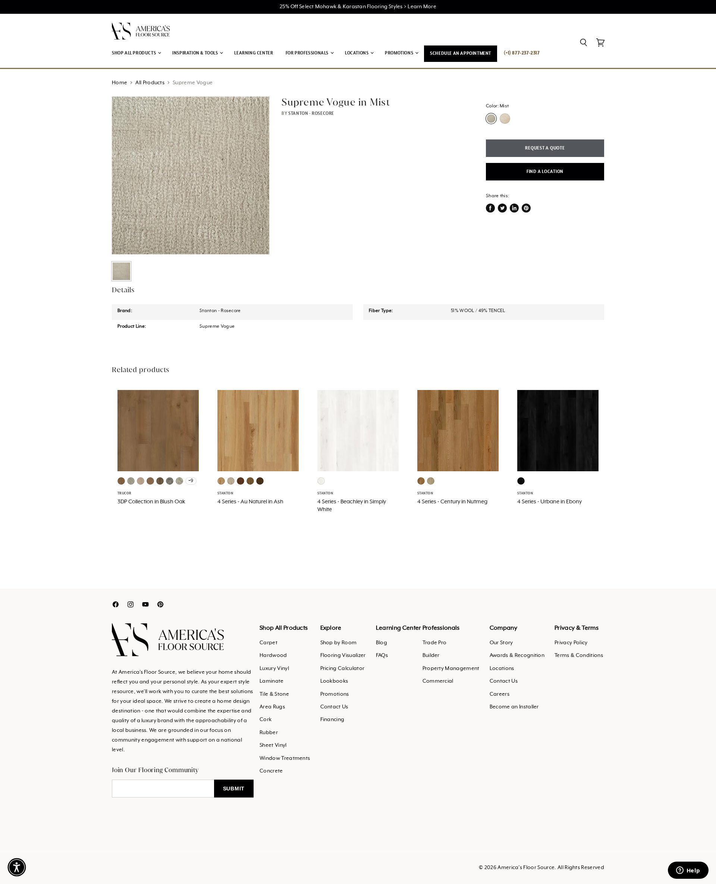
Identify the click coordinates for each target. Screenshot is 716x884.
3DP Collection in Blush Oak (151, 502)
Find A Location (545, 171)
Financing (332, 720)
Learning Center (253, 53)
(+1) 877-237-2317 (522, 53)
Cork (265, 720)
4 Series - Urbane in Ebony (549, 502)
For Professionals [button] (308, 53)
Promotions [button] (399, 53)
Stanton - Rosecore (311, 113)
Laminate (272, 681)
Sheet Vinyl (273, 745)
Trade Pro (435, 643)
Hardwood (273, 655)
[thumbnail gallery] (121, 271)
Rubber (269, 733)
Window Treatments (285, 758)
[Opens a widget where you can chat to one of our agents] (688, 871)
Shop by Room (338, 643)
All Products (149, 83)
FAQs (382, 655)
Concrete (271, 771)
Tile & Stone (274, 694)
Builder (431, 655)
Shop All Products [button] (134, 53)
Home (119, 83)
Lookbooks (334, 681)
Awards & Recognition (517, 655)
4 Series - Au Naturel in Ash (250, 502)
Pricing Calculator (342, 668)
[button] (16, 867)
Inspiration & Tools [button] (195, 53)
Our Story (501, 643)
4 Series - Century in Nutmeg (452, 502)
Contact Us (334, 707)
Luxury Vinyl (274, 668)
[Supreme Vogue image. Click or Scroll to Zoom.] (190, 175)
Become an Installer (514, 707)
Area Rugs (272, 707)
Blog (381, 643)
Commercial (438, 681)
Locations (502, 668)
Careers (499, 694)
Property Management (451, 668)
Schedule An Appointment (460, 53)
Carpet (268, 643)
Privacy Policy (571, 643)
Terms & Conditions (579, 655)
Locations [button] (357, 53)
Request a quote (545, 148)
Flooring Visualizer (343, 655)
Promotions (334, 694)
